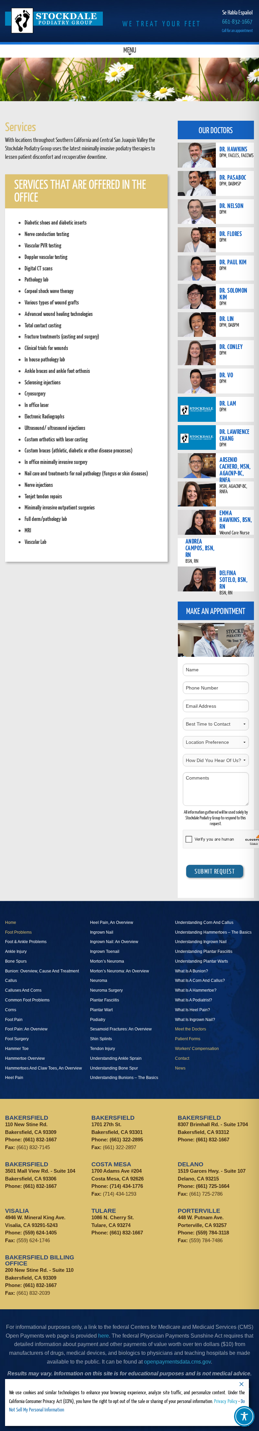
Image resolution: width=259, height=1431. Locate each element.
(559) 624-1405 (40, 1232)
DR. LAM (228, 403)
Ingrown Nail (101, 932)
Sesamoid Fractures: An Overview (121, 1029)
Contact (182, 1058)
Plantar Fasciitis (104, 1000)
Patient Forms (187, 1038)
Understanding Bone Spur (114, 1068)
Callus (11, 980)
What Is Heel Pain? (192, 1009)
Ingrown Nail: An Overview (114, 941)
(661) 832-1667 (40, 1139)
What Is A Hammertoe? (196, 990)
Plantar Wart (101, 1009)
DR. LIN (227, 318)
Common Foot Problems (27, 1000)
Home (10, 922)
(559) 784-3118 (212, 1232)
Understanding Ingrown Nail (201, 941)
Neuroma (98, 980)
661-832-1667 (237, 21)
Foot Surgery (17, 1038)
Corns (10, 1009)
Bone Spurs (16, 961)
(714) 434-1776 (126, 1186)
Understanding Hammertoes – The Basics (213, 932)
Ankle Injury (16, 951)
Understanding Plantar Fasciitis (203, 951)
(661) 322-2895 (126, 1139)
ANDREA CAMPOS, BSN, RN (200, 547)
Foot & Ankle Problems (26, 941)
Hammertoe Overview (25, 1058)
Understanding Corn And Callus (204, 922)
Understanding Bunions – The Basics (124, 1077)
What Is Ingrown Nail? (195, 1019)
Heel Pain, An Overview (111, 922)
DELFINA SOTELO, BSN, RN (234, 579)
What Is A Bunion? (191, 971)
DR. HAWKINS (234, 149)
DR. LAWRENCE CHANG (234, 435)
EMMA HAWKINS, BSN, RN (236, 519)
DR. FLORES (231, 233)
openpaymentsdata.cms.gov (177, 1362)
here (103, 1336)
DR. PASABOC (233, 177)
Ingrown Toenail (104, 951)
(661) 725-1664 (212, 1186)
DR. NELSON (231, 205)
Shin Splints (101, 1038)
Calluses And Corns (23, 990)
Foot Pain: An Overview (26, 1029)
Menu (129, 51)
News (180, 1068)
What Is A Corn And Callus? (200, 980)
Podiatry (97, 1019)
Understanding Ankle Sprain (116, 1058)
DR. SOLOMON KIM (234, 293)
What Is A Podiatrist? (193, 1000)
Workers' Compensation (197, 1048)
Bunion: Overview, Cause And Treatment (42, 971)
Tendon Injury (102, 1048)
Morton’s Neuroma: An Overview (119, 971)
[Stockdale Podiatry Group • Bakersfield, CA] (54, 20)
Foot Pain (14, 1019)
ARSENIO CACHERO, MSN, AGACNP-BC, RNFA (235, 470)
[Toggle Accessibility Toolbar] (244, 1416)
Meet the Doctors (190, 1029)
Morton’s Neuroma (107, 961)
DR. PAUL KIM (233, 262)
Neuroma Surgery (106, 990)
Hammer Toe (17, 1048)
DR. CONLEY (231, 346)
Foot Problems (18, 932)
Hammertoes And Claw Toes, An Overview (43, 1068)
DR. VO (226, 375)
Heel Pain (14, 1077)
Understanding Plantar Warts (201, 961)
